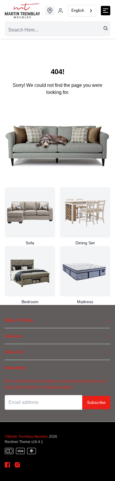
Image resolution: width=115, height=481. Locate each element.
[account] (60, 11)
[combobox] (82, 10)
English (77, 10)
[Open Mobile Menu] (105, 10)
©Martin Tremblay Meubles (26, 436)
